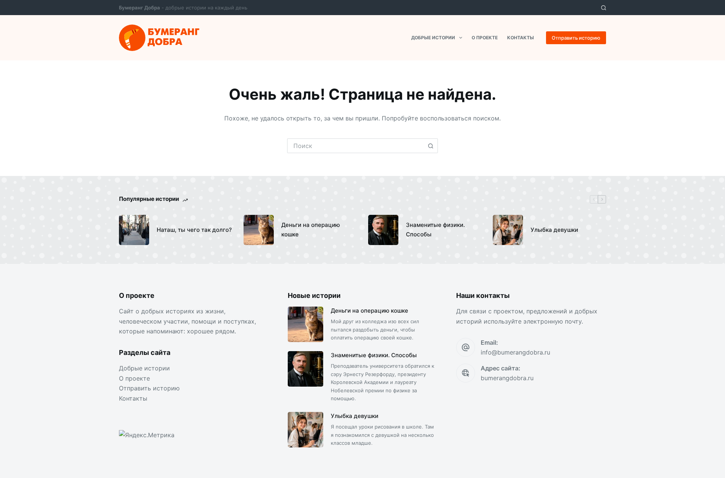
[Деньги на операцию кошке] (259, 230)
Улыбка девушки (554, 229)
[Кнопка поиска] (430, 146)
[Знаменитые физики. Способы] (383, 230)
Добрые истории (433, 37)
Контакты (520, 37)
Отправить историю (576, 38)
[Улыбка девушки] (508, 230)
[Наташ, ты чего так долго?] (134, 230)
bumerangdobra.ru (507, 378)
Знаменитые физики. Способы (435, 229)
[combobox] (356, 145)
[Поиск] (603, 7)
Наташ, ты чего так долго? (194, 229)
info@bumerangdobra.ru (515, 352)
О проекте (485, 37)
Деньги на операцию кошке (310, 229)
